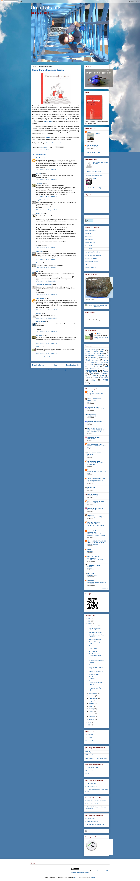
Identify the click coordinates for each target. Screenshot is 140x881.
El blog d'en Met (90, 242)
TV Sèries (95, 377)
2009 (89, 722)
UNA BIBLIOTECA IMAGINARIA (93, 557)
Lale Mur (39, 158)
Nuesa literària (92, 392)
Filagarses (103, 357)
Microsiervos (91, 414)
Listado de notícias (91, 258)
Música (105, 367)
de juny (91, 706)
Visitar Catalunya (90, 267)
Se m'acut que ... (94, 651)
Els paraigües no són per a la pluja (96, 355)
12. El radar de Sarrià (91, 767)
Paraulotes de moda (97, 368)
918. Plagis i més (90, 752)
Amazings (88, 233)
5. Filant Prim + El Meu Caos (94, 804)
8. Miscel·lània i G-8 (91, 786)
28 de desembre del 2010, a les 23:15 (46, 353)
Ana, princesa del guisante (44, 284)
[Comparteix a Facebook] (61, 147)
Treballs (102, 375)
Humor (105, 360)
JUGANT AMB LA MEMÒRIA (95, 559)
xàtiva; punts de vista (94, 444)
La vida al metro (93, 362)
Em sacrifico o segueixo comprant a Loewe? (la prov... (96, 688)
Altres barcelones (90, 230)
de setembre (93, 698)
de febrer (92, 716)
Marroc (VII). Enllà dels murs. (95, 393)
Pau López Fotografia (91, 261)
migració (89, 568)
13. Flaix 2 (88, 737)
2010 (89, 623)
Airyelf (76, 877)
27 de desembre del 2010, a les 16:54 (46, 267)
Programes (90, 423)
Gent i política (91, 360)
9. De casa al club (90, 783)
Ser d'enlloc (92, 665)
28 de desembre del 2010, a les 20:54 (46, 343)
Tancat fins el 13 (94, 674)
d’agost (91, 701)
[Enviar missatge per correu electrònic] (50, 147)
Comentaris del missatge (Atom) (60, 370)
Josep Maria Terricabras (92, 252)
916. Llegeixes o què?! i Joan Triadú (96, 758)
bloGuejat (90, 573)
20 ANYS (89, 402)
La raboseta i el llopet (93, 147)
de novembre (93, 693)
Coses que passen (94, 353)
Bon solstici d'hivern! (95, 639)
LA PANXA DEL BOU (93, 461)
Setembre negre (91, 489)
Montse (38, 263)
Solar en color (91, 438)
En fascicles (92, 358)
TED (86, 264)
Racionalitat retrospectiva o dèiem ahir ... (96, 682)
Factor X (90, 132)
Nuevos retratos (91, 456)
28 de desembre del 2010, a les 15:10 (46, 331)
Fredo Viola (88, 246)
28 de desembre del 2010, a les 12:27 (46, 318)
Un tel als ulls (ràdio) (94, 152)
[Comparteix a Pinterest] (63, 147)
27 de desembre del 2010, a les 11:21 (46, 210)
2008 (89, 725)
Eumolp (89, 549)
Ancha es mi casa (93, 407)
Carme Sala (39, 213)
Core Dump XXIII (92, 416)
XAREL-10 (90, 515)
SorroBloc (90, 580)
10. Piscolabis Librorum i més (94, 774)
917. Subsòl (89, 755)
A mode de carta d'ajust (96, 671)
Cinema (94, 349)
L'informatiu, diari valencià (93, 255)
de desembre (93, 626)
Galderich (39, 183)
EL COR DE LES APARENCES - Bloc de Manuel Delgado (96, 541)
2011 (89, 621)
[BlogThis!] (57, 147)
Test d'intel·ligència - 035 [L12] (95, 517)
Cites (102, 349)
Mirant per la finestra (92, 367)
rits (37, 271)
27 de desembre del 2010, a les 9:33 (46, 179)
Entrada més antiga (72, 365)
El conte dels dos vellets (93, 171)
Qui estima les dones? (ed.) (94, 188)
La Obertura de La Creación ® (95, 409)
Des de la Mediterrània (94, 421)
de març (91, 714)
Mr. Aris (38, 173)
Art (86, 349)
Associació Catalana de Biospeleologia (95, 531)
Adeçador (90, 551)
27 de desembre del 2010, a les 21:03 (46, 281)
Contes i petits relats (94, 351)
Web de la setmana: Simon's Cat (95, 629)
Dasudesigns (89, 239)
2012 (89, 618)
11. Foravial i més (90, 771)
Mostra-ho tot (105, 588)
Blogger (93, 877)
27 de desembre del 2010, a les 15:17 (46, 259)
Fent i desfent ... (94, 646)
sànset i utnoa (40, 321)
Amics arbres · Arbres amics (96, 478)
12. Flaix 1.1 (89, 741)
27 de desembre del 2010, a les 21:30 (46, 294)
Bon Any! (97, 133)
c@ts (94, 178)
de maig (91, 708)
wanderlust (39, 251)
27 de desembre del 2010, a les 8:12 (46, 169)
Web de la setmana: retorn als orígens (95, 654)
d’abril (91, 711)
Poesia (105, 371)
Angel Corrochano (41, 200)
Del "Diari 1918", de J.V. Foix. (95, 503)
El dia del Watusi (92, 575)
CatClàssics (88, 236)
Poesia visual (91, 470)
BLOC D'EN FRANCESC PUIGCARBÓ (94, 399)
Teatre (94, 375)
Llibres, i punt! (92, 487)
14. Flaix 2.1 (89, 734)
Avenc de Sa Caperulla (93, 495)
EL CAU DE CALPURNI (94, 428)
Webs (105, 380)
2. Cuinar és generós (91, 821)
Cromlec (38, 313)
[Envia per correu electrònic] (55, 147)
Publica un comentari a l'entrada (43, 357)
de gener (92, 719)
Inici (55, 365)
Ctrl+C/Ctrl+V (93, 648)
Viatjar (93, 380)
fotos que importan (93, 437)
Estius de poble (92, 145)
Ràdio (47, 149)
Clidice (41, 147)
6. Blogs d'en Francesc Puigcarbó (95, 800)
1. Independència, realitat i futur (95, 824)
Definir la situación (92, 544)
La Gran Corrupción (93, 522)
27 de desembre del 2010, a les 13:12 (46, 247)
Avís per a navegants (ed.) (94, 175)
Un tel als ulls (46, 7)
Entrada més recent (38, 365)
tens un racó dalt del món (95, 501)
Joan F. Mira (89, 249)
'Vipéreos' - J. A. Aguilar (93, 510)
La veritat (91, 658)
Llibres (99, 364)
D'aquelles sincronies (95, 632)
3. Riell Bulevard (90, 818)
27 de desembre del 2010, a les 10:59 (46, 196)
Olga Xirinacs (40, 298)
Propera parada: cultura (95, 508)
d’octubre (92, 696)
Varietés (104, 377)
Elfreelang (39, 335)
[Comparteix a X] (59, 147)
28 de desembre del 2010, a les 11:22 (46, 310)
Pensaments (91, 371)
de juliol (91, 703)
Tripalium (87, 377)
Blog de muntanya (93, 494)
